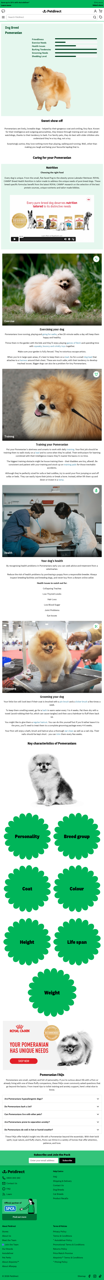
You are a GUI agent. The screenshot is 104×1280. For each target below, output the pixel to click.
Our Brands (7, 1248)
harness (23, 360)
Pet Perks (6, 1257)
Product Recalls (60, 1198)
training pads (70, 464)
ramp (61, 479)
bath (45, 710)
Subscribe (67, 1160)
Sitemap (82, 1276)
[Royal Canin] (52, 1045)
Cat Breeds (58, 1194)
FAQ (55, 1176)
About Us (6, 1235)
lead (67, 357)
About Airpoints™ (10, 1261)
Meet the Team (9, 1240)
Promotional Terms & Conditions (68, 1244)
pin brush (64, 701)
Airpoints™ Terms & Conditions (68, 1257)
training (70, 449)
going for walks (49, 334)
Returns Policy (60, 1248)
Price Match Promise (63, 1253)
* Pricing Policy (60, 1261)
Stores (5, 1231)
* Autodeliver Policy (62, 1240)
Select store (98, 5)
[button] (3, 11)
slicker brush (81, 701)
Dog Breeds (58, 1189)
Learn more (6, 5)
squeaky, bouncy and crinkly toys (50, 346)
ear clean (69, 730)
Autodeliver (7, 1253)
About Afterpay (9, 1266)
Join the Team (12, 1244)
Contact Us (58, 1185)
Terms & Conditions (62, 1235)
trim (58, 734)
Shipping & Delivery (62, 1181)
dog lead (88, 357)
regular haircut (40, 722)
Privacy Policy (59, 1231)
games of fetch (74, 343)
